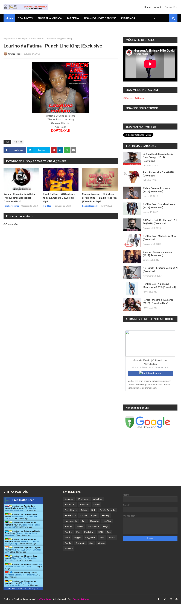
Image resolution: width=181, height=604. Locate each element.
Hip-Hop (21, 38)
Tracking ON (33, 588)
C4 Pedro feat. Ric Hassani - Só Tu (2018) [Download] (160, 222)
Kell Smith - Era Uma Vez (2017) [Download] (160, 269)
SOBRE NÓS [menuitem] (127, 18)
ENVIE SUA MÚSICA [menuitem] (49, 18)
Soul (91, 543)
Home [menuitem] (9, 18)
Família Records (107, 510)
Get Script (12, 588)
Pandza (68, 532)
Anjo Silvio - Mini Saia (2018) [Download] (158, 174)
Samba (112, 537)
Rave (67, 537)
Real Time (22, 588)
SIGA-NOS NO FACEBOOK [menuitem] (100, 18)
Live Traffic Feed (23, 500)
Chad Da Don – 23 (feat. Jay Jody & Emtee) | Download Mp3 (59, 197)
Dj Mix (84, 510)
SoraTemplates (43, 599)
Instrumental (71, 521)
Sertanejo (80, 543)
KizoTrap (107, 521)
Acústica (69, 499)
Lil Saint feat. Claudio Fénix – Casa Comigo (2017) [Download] (159, 157)
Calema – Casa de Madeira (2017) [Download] (157, 254)
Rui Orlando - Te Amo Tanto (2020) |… (23, 565)
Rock (102, 537)
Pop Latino (89, 532)
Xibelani (69, 548)
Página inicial (10, 38)
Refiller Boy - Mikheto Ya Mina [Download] (159, 238)
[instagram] (171, 599)
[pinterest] (176, 599)
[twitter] (164, 599)
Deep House (71, 510)
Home (147, 7)
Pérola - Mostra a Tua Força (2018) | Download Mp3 (158, 301)
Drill (93, 510)
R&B (100, 532)
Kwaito (80, 526)
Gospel (83, 515)
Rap (108, 532)
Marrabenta (93, 526)
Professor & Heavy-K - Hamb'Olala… (21, 575)
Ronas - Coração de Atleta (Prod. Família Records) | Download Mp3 (19, 197)
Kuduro (68, 526)
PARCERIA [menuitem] (72, 18)
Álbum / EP (70, 504)
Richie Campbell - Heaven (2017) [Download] (157, 190)
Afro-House (83, 499)
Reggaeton (90, 537)
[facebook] (158, 599)
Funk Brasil (70, 515)
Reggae (77, 537)
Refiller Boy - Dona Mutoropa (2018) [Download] (159, 206)
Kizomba (94, 521)
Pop (78, 532)
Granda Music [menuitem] (44, 27)
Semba (68, 543)
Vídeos (101, 543)
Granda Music (14, 53)
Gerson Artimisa (80, 599)
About (157, 7)
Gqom (94, 515)
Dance (97, 504)
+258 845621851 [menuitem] (16, 27)
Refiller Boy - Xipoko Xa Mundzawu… (21, 509)
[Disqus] (61, 349)
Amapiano (84, 504)
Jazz (84, 521)
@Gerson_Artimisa (133, 98)
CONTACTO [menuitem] (25, 18)
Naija (105, 526)
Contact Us (171, 7)
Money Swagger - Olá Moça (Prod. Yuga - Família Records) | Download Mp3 (99, 197)
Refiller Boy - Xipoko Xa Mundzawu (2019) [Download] (159, 285)
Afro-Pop (97, 499)
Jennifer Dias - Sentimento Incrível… (19, 584)
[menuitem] (154, 18)
